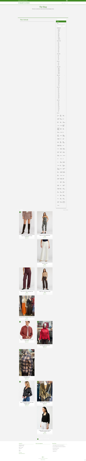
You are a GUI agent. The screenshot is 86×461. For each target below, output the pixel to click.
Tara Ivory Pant (44, 263)
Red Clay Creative (45, 458)
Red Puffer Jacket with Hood (45, 345)
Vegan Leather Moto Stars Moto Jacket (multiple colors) (27, 403)
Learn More (26, 0)
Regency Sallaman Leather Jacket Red (26, 339)
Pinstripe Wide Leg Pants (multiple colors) (26, 316)
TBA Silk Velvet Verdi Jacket (45, 402)
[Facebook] (66, 0)
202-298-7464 (20, 452)
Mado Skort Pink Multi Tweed (27, 235)
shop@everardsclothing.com (22, 453)
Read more (27, 233)
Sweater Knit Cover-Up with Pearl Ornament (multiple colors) (45, 431)
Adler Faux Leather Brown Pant (44, 291)
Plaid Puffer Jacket (27, 376)
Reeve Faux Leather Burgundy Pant (27, 291)
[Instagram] (67, 0)
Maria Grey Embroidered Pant (45, 235)
